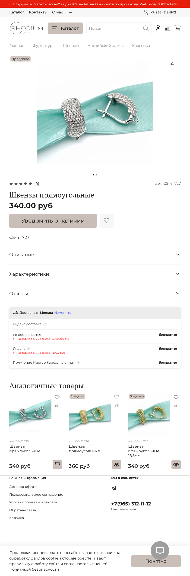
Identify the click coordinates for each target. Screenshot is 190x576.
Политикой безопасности (34, 569)
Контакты (38, 12)
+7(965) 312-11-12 (163, 12)
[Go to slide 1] (93, 174)
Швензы (71, 45)
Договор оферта (23, 487)
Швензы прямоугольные (25, 448)
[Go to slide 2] (96, 174)
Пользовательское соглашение (36, 494)
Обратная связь (22, 510)
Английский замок (106, 45)
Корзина (16, 518)
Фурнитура (43, 45)
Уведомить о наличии (53, 220)
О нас (57, 12)
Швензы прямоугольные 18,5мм (143, 451)
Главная (16, 45)
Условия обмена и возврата (33, 502)
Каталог (16, 12)
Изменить (62, 313)
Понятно (156, 561)
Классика (141, 45)
